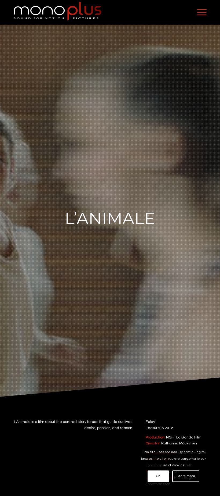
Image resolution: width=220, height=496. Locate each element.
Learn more (186, 476)
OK (158, 476)
